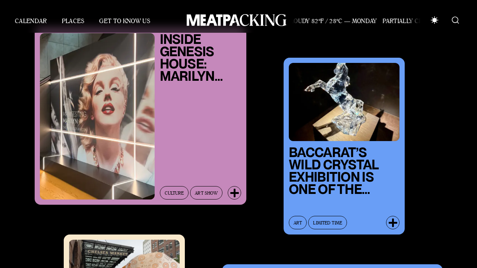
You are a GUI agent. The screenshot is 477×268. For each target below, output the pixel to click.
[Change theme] (434, 20)
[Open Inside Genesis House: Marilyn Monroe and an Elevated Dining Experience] (234, 189)
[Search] (455, 20)
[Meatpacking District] (235, 20)
